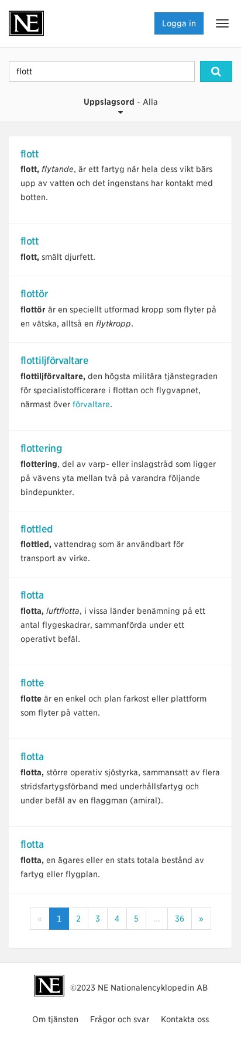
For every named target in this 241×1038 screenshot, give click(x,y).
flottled (36, 529)
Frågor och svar (119, 1019)
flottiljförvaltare (54, 360)
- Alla (121, 101)
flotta (32, 595)
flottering (41, 448)
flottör (34, 294)
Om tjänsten (55, 1019)
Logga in (179, 23)
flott (29, 154)
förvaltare (91, 404)
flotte (32, 683)
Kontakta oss (185, 1019)
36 (179, 918)
